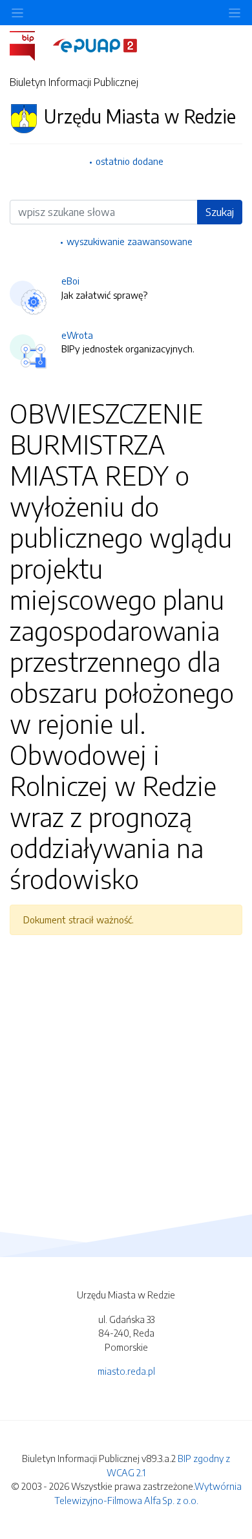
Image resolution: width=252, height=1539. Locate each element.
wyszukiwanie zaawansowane (130, 241)
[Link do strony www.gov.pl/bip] (30, 44)
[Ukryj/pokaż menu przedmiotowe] (17, 12)
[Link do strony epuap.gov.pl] (95, 44)
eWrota (77, 335)
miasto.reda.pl (126, 1371)
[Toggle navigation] (234, 12)
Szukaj (219, 212)
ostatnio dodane (129, 161)
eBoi (70, 280)
